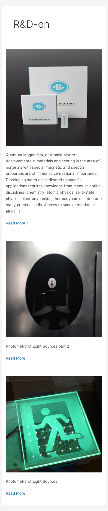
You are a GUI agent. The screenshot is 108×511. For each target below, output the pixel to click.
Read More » (17, 222)
